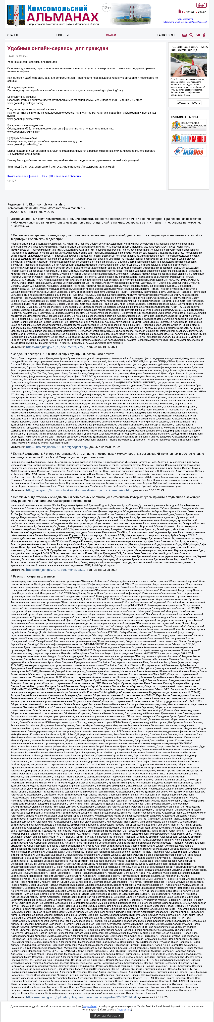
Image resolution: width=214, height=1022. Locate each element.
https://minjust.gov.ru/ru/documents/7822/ (56, 570)
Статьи (111, 35)
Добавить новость (188, 103)
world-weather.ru (185, 19)
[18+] (53, 17)
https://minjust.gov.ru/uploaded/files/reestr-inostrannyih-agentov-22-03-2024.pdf (81, 997)
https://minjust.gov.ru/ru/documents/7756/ (56, 347)
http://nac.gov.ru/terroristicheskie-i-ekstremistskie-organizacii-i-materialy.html (79, 490)
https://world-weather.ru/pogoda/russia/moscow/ (185, 22)
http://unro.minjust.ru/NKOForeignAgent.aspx (57, 447)
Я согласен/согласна (107, 1015)
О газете (13, 35)
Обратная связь (165, 35)
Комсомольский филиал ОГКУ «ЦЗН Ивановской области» (44, 176)
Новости (62, 35)
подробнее (89, 1006)
